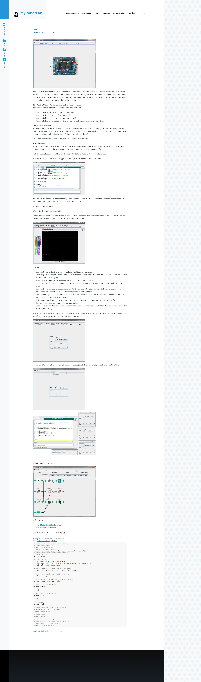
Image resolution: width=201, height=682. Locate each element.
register (44, 631)
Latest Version (4, 32)
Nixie (4, 44)
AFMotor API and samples (47, 527)
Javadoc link (38, 32)
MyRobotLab (31, 13)
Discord (4, 54)
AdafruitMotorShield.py (44, 541)
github (55, 541)
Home (35, 29)
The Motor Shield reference (48, 525)
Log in (144, 13)
